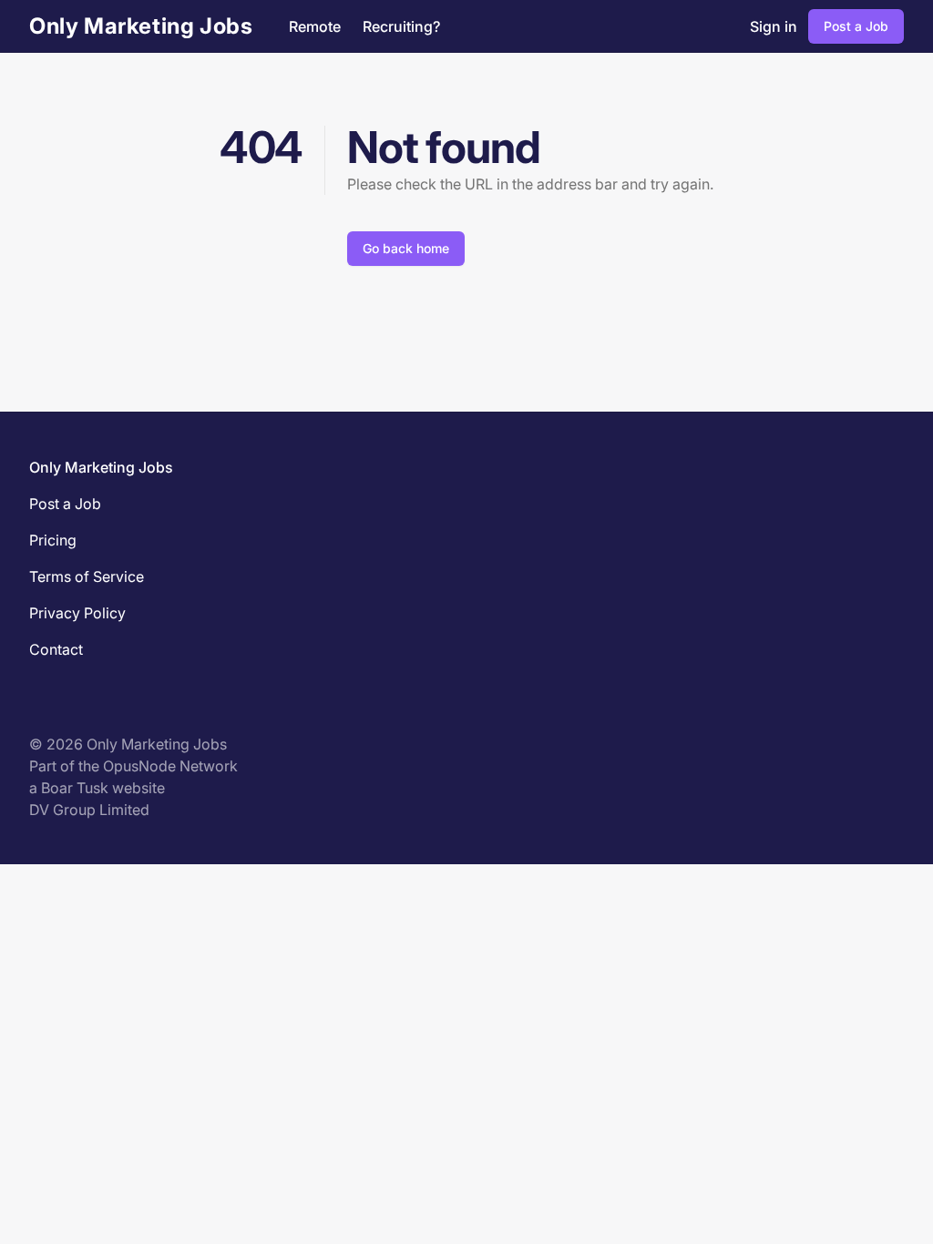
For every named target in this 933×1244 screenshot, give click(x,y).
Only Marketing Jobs (140, 26)
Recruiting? (401, 26)
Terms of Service (86, 576)
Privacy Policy (77, 613)
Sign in (773, 26)
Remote (315, 26)
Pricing (53, 540)
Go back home (406, 248)
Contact (56, 649)
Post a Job (856, 26)
